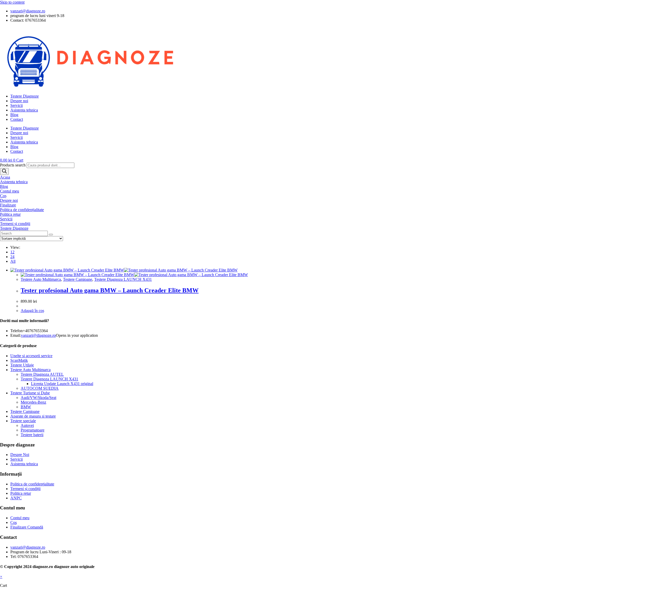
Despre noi (19, 101)
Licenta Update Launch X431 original (62, 383)
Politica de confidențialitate (22, 209)
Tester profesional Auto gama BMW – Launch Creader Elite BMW (110, 290)
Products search (13, 165)
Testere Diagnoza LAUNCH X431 (123, 279)
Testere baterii (32, 435)
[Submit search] (51, 234)
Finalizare (8, 205)
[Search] (4, 171)
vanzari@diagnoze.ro (38, 335)
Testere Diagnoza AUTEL (42, 374)
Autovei (27, 425)
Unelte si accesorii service (31, 356)
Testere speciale (23, 421)
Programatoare (32, 430)
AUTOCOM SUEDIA (40, 388)
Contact (16, 119)
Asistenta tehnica (24, 110)
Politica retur (10, 214)
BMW (26, 407)
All (12, 261)
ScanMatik (19, 360)
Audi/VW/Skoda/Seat (38, 397)
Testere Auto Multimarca (41, 279)
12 (12, 252)
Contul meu (9, 191)
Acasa (5, 177)
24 (12, 256)
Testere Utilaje (22, 365)
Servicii (16, 105)
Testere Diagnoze (24, 96)
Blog (14, 115)
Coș (3, 196)
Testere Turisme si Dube (30, 393)
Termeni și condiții (15, 223)
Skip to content (12, 2)
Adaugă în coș (32, 310)
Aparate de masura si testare (33, 416)
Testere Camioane (77, 279)
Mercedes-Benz (33, 402)
